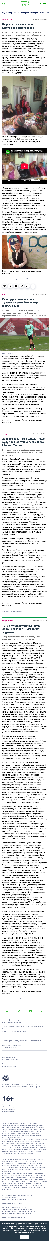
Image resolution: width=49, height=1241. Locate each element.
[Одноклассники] (16, 286)
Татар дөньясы (7, 19)
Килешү (24, 1237)
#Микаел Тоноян (16, 611)
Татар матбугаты (7, 621)
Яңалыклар (7, 13)
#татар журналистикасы (10, 999)
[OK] (42, 1011)
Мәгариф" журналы (25, 663)
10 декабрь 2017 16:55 (39, 434)
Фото (16, 13)
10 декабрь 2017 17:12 (39, 294)
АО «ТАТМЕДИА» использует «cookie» (15, 1207)
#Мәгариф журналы (26, 999)
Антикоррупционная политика (12, 1203)
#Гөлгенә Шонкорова (27, 279)
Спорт (4, 294)
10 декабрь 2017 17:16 (39, 19)
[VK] (6, 1011)
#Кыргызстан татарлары (10, 279)
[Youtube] (30, 1011)
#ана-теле (5, 611)
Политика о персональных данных (14, 1199)
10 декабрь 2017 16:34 (39, 621)
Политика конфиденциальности (13, 1217)
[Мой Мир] (27, 286)
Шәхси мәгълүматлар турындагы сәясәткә (27, 1228)
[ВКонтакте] (4, 286)
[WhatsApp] (21, 286)
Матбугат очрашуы (29, 13)
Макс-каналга (36, 271)
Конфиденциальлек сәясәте (13, 1230)
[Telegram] (10, 286)
